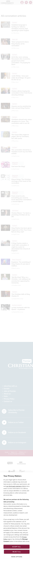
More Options (16, 557)
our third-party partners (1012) (16, 486)
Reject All (17, 552)
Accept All (16, 547)
